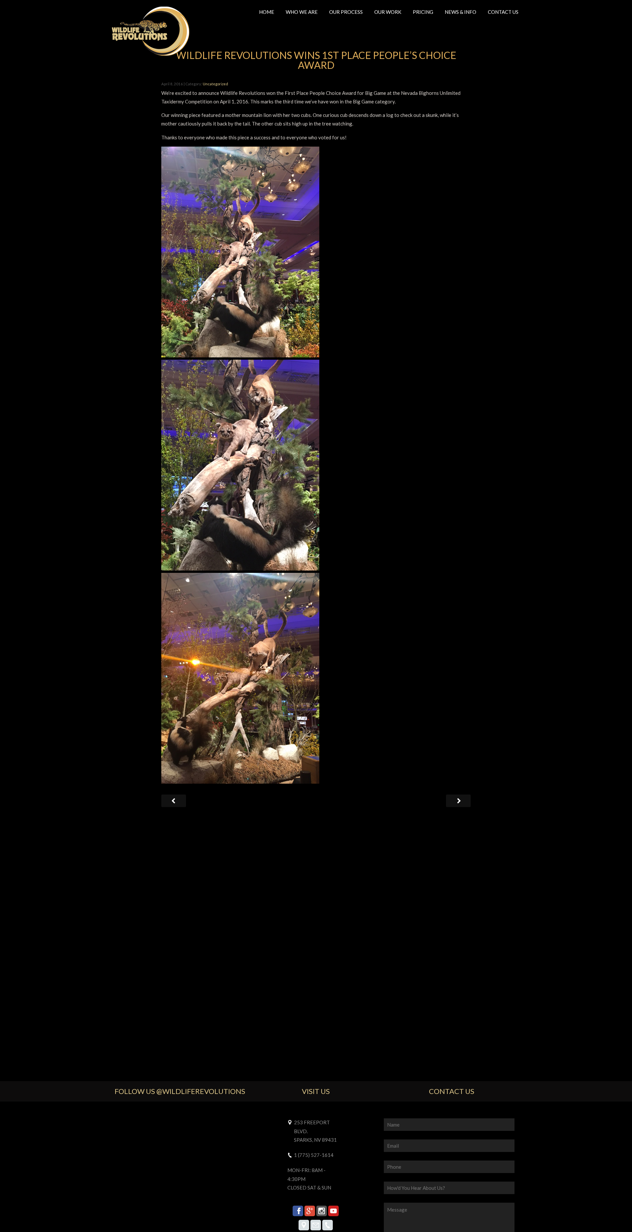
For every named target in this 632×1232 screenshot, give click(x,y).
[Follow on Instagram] (321, 1211)
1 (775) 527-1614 (313, 1155)
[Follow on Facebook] (298, 1211)
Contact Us (503, 12)
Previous (458, 801)
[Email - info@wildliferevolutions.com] (315, 1225)
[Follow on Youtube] (333, 1211)
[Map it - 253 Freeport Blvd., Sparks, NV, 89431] (304, 1225)
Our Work (387, 12)
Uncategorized (215, 84)
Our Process (346, 12)
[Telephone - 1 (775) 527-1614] (327, 1225)
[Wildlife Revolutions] (150, 32)
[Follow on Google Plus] (309, 1211)
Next (173, 801)
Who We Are (302, 12)
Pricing (423, 12)
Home (266, 12)
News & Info (460, 12)
